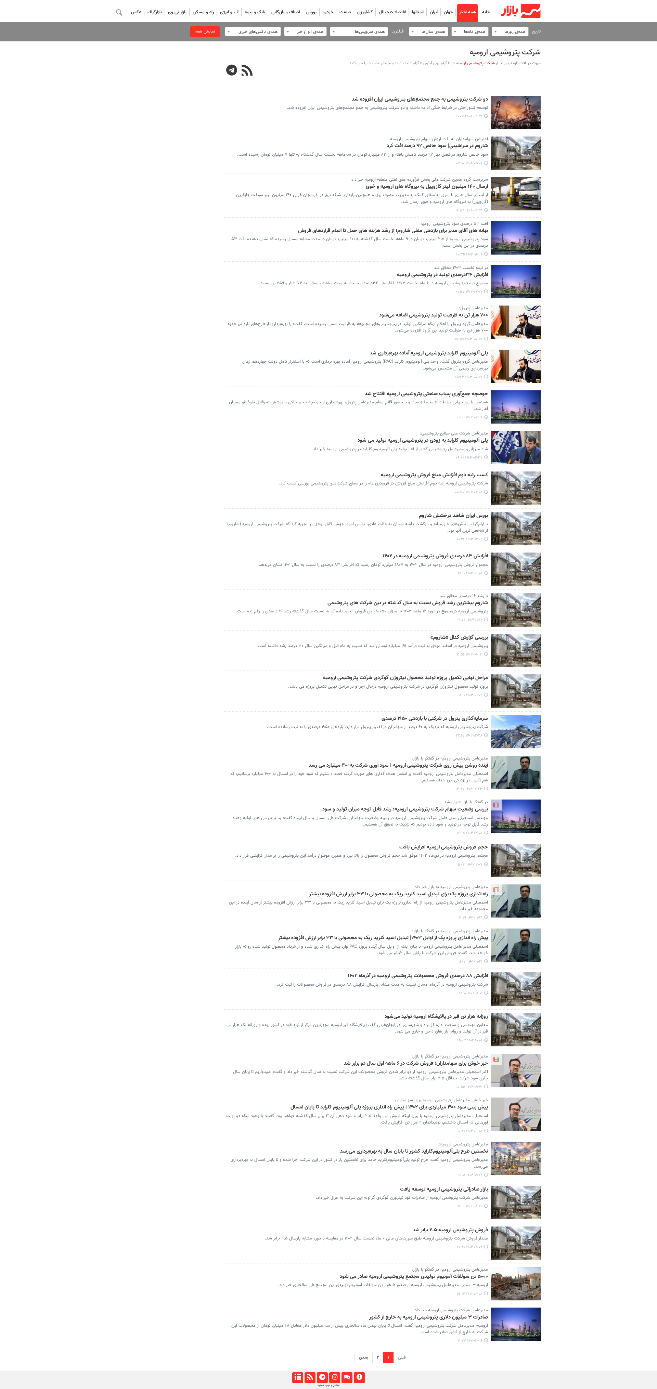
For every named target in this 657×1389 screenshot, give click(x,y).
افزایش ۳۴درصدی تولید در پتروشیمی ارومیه (442, 275)
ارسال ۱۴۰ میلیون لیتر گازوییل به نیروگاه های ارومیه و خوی (427, 187)
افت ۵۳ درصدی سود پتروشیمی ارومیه (454, 223)
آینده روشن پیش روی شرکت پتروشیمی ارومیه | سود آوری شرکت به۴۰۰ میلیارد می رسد (398, 765)
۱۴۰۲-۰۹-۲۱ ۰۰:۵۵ (469, 1087)
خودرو (328, 12)
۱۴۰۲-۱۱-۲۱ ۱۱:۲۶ (470, 918)
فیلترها (397, 31)
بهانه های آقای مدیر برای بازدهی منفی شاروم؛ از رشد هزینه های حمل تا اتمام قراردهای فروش (393, 231)
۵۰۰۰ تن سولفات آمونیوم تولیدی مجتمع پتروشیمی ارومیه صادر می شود (414, 1277)
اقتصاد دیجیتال (392, 12)
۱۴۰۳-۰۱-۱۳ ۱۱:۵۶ (469, 655)
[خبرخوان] (310, 1377)
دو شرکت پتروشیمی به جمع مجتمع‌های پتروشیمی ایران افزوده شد (420, 99)
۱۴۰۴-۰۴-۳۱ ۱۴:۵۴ (468, 210)
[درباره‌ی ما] (359, 1377)
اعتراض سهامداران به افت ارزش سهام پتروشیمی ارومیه (439, 139)
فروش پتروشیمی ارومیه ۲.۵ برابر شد (450, 1230)
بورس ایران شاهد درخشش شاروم (453, 516)
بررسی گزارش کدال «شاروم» (459, 637)
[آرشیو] (297, 1377)
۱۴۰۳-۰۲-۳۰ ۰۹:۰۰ (469, 458)
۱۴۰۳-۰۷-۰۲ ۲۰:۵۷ (468, 292)
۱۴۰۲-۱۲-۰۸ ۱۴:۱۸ (469, 833)
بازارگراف (154, 12)
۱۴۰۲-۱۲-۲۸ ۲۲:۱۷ (469, 736)
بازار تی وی (177, 12)
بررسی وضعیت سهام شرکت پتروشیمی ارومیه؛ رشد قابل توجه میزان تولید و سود (405, 809)
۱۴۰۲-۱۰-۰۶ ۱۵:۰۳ (469, 1040)
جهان (448, 12)
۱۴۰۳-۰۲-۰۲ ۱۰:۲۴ (469, 539)
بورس (311, 12)
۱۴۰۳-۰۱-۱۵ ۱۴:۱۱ (470, 573)
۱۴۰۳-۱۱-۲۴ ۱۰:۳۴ (469, 255)
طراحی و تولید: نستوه (328, 1385)
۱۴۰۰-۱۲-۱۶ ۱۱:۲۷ (470, 1341)
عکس (136, 12)
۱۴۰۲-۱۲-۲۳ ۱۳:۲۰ (468, 789)
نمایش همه (205, 31)
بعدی (363, 1357)
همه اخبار (467, 12)
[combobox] (510, 31)
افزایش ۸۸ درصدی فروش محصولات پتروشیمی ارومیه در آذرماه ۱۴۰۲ (418, 976)
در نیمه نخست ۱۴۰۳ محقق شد (461, 267)
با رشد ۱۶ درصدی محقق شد (464, 596)
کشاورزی (365, 12)
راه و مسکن (203, 12)
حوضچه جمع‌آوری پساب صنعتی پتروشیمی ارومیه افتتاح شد (426, 394)
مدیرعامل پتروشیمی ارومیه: (463, 1144)
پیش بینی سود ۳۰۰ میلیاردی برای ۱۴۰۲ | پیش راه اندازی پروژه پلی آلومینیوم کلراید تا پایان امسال (389, 1107)
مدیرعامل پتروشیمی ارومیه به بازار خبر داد (451, 887)
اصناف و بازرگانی (285, 12)
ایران (434, 12)
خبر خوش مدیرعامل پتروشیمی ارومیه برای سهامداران (441, 1100)
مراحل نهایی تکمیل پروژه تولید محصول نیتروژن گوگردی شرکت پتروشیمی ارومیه (405, 678)
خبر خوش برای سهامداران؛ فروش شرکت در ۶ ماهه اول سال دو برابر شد (416, 1063)
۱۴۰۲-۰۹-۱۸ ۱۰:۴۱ (470, 1131)
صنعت (345, 12)
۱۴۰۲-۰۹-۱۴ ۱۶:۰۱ (470, 1175)
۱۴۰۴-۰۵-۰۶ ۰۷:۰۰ (469, 163)
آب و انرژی (229, 12)
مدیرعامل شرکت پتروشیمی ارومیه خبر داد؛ (450, 1310)
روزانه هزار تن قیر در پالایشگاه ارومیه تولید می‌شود (436, 1017)
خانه (486, 12)
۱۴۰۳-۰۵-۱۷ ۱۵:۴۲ (468, 377)
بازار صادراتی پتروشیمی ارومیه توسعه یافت (444, 1189)
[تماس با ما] (347, 1377)
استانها (418, 12)
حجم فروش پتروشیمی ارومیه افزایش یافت (443, 847)
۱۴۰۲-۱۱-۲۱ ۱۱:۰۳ (470, 962)
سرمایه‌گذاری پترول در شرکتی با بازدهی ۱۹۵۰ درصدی (435, 719)
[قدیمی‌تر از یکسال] (516, 153)
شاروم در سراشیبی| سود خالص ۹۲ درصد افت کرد (437, 146)
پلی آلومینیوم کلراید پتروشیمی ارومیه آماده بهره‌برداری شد (429, 353)
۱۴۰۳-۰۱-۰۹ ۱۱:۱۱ (470, 695)
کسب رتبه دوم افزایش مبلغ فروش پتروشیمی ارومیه (434, 475)
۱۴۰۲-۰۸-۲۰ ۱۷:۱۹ (469, 1206)
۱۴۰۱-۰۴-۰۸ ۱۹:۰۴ (469, 1294)
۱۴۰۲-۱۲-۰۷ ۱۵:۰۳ (469, 865)
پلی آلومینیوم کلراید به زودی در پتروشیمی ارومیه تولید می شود (423, 440)
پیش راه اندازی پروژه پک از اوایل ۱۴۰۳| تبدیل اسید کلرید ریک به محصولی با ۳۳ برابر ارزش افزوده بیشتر (383, 938)
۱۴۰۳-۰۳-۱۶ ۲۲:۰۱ (469, 417)
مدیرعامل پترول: (473, 308)
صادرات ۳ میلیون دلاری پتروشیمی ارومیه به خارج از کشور (428, 1317)
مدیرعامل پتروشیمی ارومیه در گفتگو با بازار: (450, 758)
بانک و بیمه (255, 12)
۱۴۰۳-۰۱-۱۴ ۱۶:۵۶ (469, 620)
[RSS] (247, 71)
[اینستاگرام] (334, 1377)
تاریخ (536, 31)
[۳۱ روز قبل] (516, 112)
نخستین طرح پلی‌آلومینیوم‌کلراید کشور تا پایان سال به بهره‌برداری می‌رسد (414, 1151)
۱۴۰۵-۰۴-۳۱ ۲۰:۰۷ (468, 116)
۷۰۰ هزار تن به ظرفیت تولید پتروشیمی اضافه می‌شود (433, 315)
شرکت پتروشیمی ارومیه (505, 53)
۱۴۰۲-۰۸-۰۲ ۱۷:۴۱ (469, 1247)
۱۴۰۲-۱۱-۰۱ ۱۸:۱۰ (470, 993)
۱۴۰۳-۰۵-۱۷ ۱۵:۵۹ (468, 339)
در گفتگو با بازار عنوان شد (466, 802)
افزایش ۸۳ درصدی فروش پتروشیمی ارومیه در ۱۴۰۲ (435, 556)
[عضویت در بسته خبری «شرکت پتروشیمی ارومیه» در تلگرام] (232, 71)
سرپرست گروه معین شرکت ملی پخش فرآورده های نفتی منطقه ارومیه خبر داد (419, 179)
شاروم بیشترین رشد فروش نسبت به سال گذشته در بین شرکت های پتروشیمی (407, 603)
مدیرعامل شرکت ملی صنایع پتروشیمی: (454, 433)
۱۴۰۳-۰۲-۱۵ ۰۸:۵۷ (468, 492)
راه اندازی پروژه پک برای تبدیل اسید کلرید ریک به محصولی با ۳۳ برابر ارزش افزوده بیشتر (398, 894)
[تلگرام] (322, 1377)
